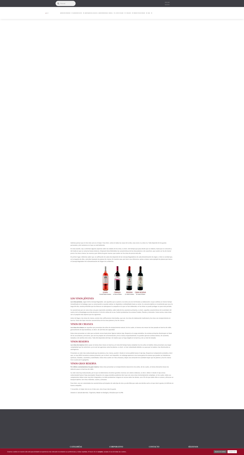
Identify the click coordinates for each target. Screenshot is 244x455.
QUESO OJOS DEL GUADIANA (91, 13)
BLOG (149, 13)
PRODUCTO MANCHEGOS (139, 13)
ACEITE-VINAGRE (119, 13)
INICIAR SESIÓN (167, 3)
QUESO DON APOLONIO (65, 13)
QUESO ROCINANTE (77, 13)
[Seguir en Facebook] (106, 3)
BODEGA (111, 13)
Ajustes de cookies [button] (220, 451)
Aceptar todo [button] (232, 451)
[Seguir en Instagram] (110, 3)
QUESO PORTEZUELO (103, 13)
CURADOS (128, 13)
